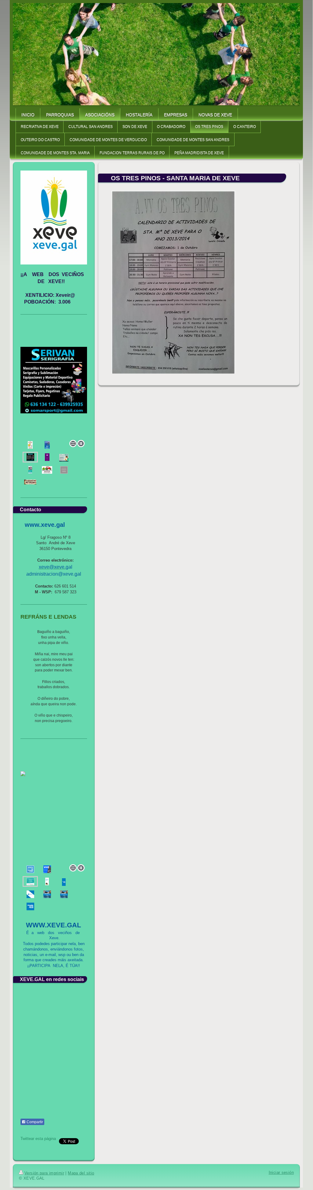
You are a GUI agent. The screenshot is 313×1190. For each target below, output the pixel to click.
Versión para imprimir (44, 1173)
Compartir (34, 1122)
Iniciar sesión (281, 1172)
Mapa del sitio (81, 1173)
